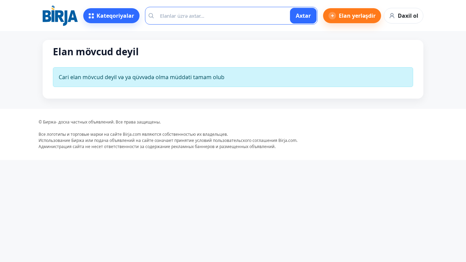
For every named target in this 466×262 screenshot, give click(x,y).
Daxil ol (408, 15)
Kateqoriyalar (115, 15)
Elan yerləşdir (353, 15)
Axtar (303, 15)
